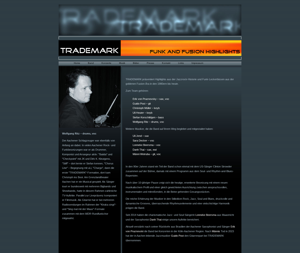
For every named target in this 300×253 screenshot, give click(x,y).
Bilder (136, 63)
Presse (150, 63)
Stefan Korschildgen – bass (148, 117)
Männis (216, 231)
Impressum (197, 63)
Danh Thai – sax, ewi (145, 149)
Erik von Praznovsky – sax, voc (151, 99)
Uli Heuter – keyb (142, 112)
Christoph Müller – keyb (146, 108)
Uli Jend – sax (141, 135)
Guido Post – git (142, 103)
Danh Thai (155, 219)
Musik (122, 63)
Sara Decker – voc (143, 140)
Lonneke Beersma (205, 214)
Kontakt (166, 63)
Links (181, 63)
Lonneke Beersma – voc (147, 145)
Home (77, 63)
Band (91, 63)
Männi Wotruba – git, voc (147, 154)
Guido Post (177, 235)
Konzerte (106, 63)
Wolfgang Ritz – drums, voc (148, 121)
